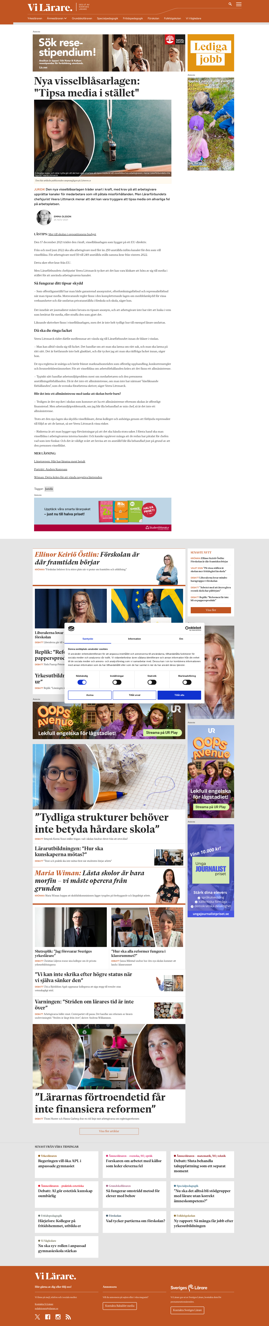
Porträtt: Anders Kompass (50, 469)
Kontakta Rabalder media (119, 1306)
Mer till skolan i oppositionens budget (72, 234)
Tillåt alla (179, 695)
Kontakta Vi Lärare (44, 1304)
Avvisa (89, 695)
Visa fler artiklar (109, 1131)
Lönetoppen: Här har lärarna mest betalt (59, 461)
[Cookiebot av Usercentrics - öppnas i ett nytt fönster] (187, 628)
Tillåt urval (134, 695)
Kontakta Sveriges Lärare (187, 1310)
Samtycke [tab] (88, 639)
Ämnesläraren (55, 18)
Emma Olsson (62, 216)
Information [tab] (134, 639)
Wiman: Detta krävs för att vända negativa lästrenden (68, 477)
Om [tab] (181, 639)
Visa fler (211, 610)
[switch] (117, 682)
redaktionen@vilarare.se (46, 1308)
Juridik (49, 489)
